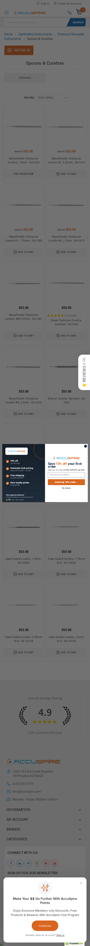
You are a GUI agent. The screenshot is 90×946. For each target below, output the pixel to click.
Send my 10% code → (66, 482)
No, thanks (66, 488)
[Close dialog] (85, 446)
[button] (84, 372)
